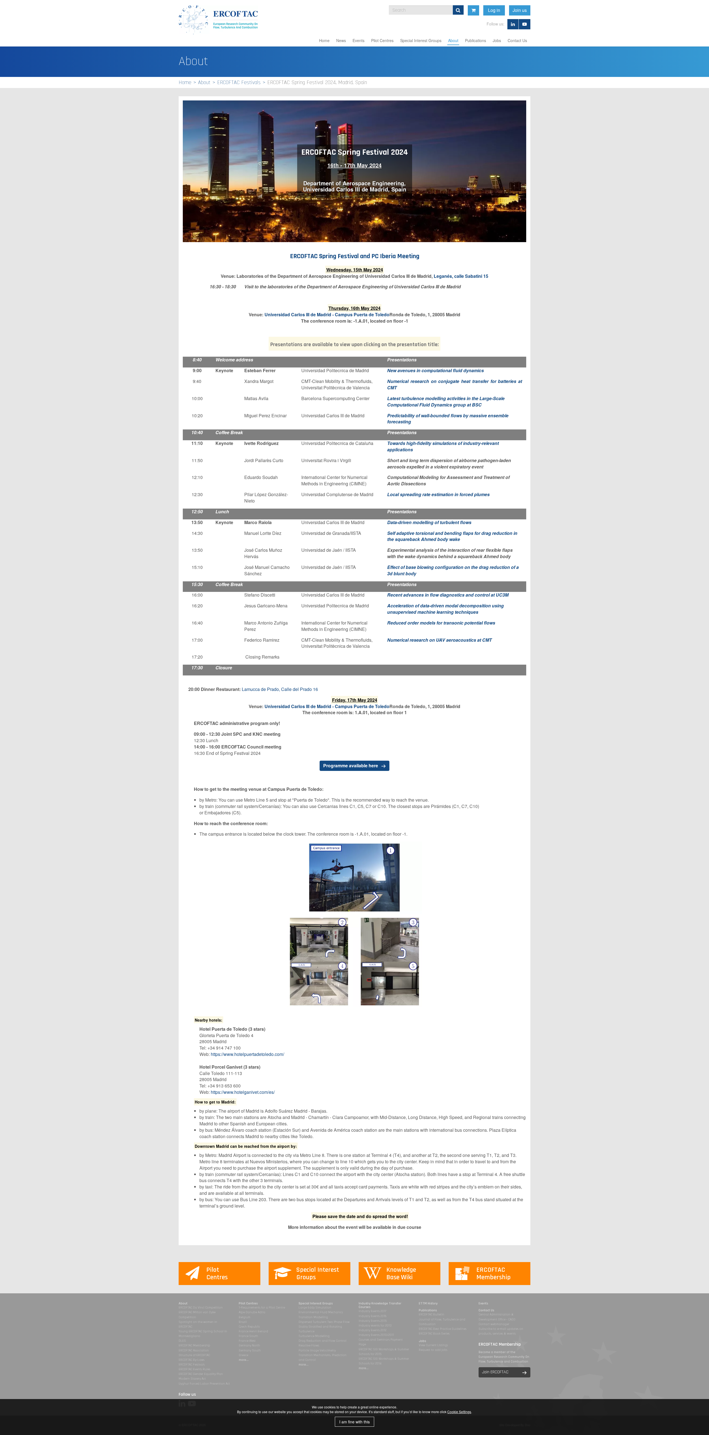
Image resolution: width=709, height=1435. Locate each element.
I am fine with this (354, 1421)
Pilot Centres (382, 40)
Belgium (244, 1317)
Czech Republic (249, 1327)
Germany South (250, 1350)
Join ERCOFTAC (495, 1372)
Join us (520, 10)
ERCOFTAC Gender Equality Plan (201, 1374)
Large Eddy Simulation (315, 1308)
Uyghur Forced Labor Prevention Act (204, 1384)
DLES (182, 1341)
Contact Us (517, 40)
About (453, 40)
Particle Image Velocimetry (317, 1350)
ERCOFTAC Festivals (239, 82)
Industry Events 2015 (373, 1321)
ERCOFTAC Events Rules (194, 1369)
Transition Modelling (313, 1317)
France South (248, 1336)
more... (244, 1360)
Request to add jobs (433, 1350)
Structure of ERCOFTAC (194, 1355)
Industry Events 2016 (373, 1316)
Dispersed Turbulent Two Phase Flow (324, 1322)
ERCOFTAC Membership (194, 1345)
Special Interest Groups (420, 40)
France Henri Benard (253, 1331)
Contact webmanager (494, 1324)
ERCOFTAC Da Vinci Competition (201, 1308)
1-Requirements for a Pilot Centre (262, 1308)
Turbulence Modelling (314, 1336)
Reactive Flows (309, 1345)
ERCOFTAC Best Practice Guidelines (442, 1329)
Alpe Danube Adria (252, 1312)
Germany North (249, 1345)
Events (358, 40)
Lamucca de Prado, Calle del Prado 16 (280, 689)
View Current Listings (433, 1345)
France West (247, 1341)
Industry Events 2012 (372, 1330)
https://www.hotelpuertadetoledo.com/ (247, 1054)
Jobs (497, 40)
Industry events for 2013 (375, 1325)
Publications (475, 40)
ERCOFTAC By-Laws (191, 1360)
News (341, 40)
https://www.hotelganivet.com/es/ (243, 1092)
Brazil (243, 1322)
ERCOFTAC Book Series (434, 1334)
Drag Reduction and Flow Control (322, 1341)
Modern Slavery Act (192, 1379)
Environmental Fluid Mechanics (321, 1312)
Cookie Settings (459, 1411)
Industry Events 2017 (372, 1311)
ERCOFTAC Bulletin (431, 1314)
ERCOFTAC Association (194, 1350)
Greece (243, 1355)
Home (324, 40)
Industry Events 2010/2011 (376, 1335)
